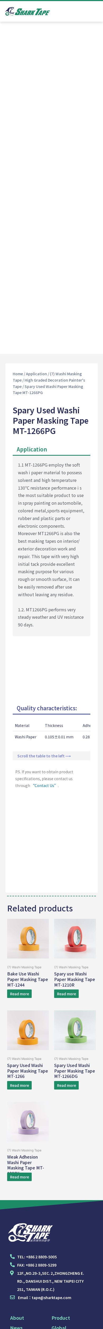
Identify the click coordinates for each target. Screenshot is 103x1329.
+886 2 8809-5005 (41, 1256)
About (17, 1317)
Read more (19, 993)
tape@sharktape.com (51, 1297)
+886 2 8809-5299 (41, 1265)
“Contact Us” (44, 785)
